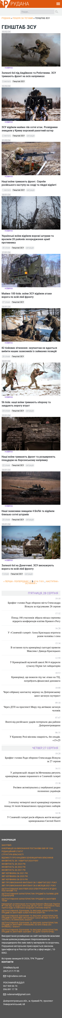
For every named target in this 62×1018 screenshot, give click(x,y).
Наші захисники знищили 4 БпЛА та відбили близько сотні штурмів (28, 513)
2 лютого (6, 136)
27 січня (6, 302)
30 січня (6, 248)
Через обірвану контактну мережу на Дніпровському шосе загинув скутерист (31, 693)
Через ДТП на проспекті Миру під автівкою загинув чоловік (32, 708)
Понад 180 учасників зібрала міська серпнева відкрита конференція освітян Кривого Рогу (35, 619)
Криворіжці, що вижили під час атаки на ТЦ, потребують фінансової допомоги (35, 678)
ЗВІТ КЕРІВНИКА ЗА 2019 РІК (15, 879)
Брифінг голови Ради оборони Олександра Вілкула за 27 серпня (32, 759)
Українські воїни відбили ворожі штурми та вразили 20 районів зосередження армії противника (28, 239)
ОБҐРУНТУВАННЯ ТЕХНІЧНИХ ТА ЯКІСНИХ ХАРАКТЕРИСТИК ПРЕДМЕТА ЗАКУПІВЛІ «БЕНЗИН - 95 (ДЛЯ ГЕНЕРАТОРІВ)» (30, 931)
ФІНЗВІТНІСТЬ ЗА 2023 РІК (14, 864)
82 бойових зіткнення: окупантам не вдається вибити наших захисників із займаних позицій (29, 349)
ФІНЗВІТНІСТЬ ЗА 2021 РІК (14, 870)
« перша (8, 581)
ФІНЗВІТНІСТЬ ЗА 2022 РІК (14, 867)
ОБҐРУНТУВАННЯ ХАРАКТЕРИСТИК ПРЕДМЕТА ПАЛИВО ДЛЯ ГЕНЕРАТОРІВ (30, 895)
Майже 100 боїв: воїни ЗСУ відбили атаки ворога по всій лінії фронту (27, 295)
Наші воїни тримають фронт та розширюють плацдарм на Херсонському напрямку (28, 458)
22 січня (6, 465)
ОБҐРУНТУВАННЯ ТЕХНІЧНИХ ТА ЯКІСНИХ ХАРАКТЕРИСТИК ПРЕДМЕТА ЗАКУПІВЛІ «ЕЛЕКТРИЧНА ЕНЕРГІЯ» (30, 912)
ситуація (30, 136)
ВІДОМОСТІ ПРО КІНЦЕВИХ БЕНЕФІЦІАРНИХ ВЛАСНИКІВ (27, 858)
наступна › (52, 581)
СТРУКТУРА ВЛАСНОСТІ (13, 854)
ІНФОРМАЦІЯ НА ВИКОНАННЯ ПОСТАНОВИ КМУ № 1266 (27, 848)
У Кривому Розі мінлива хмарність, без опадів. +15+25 (35, 738)
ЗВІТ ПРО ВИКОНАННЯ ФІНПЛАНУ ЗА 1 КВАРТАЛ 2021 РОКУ (29, 882)
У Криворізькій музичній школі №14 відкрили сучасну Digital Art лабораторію (35, 663)
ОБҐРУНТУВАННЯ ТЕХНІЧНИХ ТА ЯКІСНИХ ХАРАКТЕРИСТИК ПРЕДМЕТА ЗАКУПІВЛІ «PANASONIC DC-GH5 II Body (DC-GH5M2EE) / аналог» (30, 925)
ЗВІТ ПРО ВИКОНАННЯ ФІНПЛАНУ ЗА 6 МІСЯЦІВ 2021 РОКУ (29, 885)
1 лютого (6, 190)
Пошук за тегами (23, 18)
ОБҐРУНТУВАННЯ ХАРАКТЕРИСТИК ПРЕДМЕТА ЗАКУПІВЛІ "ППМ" (29, 900)
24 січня (6, 411)
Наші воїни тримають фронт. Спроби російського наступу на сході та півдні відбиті (29, 183)
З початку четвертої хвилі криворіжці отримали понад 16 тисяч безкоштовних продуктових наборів (32, 803)
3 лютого (6, 81)
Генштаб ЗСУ (19, 81)
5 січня (5, 574)
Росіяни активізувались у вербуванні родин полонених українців (36, 789)
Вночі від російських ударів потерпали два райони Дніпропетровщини (32, 723)
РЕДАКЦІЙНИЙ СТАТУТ (12, 851)
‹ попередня (20, 581)
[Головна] (5, 7)
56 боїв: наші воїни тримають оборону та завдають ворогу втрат (26, 404)
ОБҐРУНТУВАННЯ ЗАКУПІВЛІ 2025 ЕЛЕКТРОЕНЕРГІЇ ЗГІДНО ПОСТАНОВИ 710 (29, 890)
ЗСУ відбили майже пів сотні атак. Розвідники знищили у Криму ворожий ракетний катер (30, 129)
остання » (31, 583)
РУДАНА (19, 4)
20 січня (6, 520)
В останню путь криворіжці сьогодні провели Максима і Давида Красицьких (35, 649)
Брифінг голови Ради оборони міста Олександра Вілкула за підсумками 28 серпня (34, 604)
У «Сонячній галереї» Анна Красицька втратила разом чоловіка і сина (34, 634)
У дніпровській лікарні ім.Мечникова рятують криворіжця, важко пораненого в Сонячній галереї (32, 774)
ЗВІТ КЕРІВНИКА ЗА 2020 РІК (15, 876)
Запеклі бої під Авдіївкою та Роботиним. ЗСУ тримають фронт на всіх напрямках (29, 74)
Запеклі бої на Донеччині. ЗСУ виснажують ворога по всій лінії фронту (28, 567)
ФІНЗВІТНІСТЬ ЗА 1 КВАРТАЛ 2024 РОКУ (20, 861)
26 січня (6, 356)
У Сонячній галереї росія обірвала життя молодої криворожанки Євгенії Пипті (33, 818)
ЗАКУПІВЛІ (6, 845)
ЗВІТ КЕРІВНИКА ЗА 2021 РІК (15, 873)
